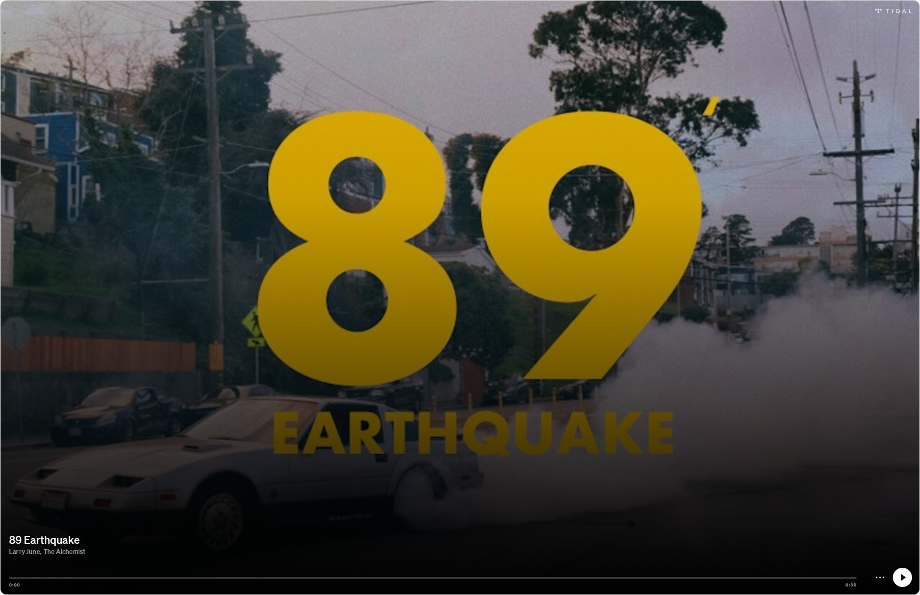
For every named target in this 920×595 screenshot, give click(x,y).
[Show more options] (880, 577)
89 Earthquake (44, 540)
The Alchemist (64, 552)
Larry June (24, 552)
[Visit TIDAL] (893, 9)
